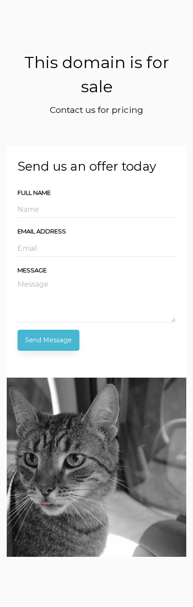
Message (32, 270)
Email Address (42, 231)
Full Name (34, 192)
